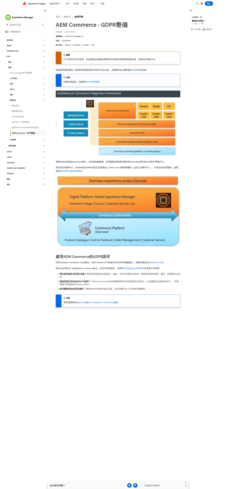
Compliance (66, 40)
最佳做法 (13, 100)
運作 (11, 84)
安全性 (9, 46)
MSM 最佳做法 (18, 116)
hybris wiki (81, 302)
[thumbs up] (129, 485)
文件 (58, 16)
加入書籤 (197, 29)
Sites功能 (13, 78)
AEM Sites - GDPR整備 (20, 122)
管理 (9, 67)
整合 (11, 95)
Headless (10, 174)
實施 (8, 179)
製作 (9, 62)
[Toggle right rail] (191, 10)
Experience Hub (12, 51)
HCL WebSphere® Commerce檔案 (103, 302)
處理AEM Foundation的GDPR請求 (25, 127)
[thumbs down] (135, 485)
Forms (9, 157)
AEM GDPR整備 (92, 81)
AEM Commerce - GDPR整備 (23, 133)
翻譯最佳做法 (17, 111)
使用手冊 (78, 16)
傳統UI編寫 (12, 146)
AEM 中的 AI (11, 163)
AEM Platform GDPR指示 (133, 268)
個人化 (12, 89)
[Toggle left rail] (45, 10)
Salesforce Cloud (156, 262)
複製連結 (208, 29)
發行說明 (10, 40)
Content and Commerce (16, 168)
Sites (8, 56)
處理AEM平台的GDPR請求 (70, 171)
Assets (9, 152)
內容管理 (13, 140)
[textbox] (25, 24)
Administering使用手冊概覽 (21, 73)
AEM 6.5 (67, 16)
